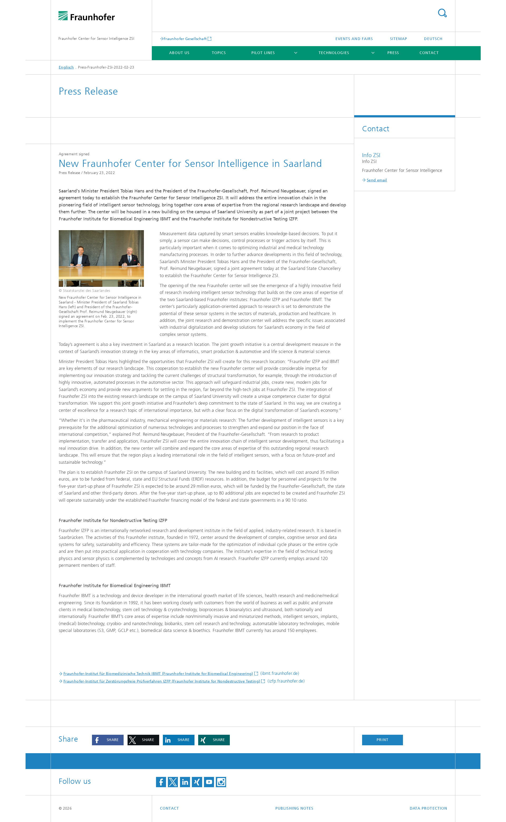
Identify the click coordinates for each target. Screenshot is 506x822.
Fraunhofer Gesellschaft (185, 39)
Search (442, 13)
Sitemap (398, 39)
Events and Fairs (354, 39)
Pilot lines (263, 53)
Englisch (66, 67)
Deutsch (433, 39)
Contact (429, 53)
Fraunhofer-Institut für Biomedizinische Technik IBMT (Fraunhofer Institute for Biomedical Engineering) (158, 673)
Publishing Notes (294, 808)
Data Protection (428, 808)
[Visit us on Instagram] (221, 782)
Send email (377, 180)
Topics (219, 53)
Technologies (334, 53)
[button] (108, 740)
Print (382, 740)
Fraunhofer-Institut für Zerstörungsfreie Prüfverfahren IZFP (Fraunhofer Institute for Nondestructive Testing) (162, 681)
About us (179, 53)
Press (393, 53)
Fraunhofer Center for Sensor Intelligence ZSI (96, 38)
